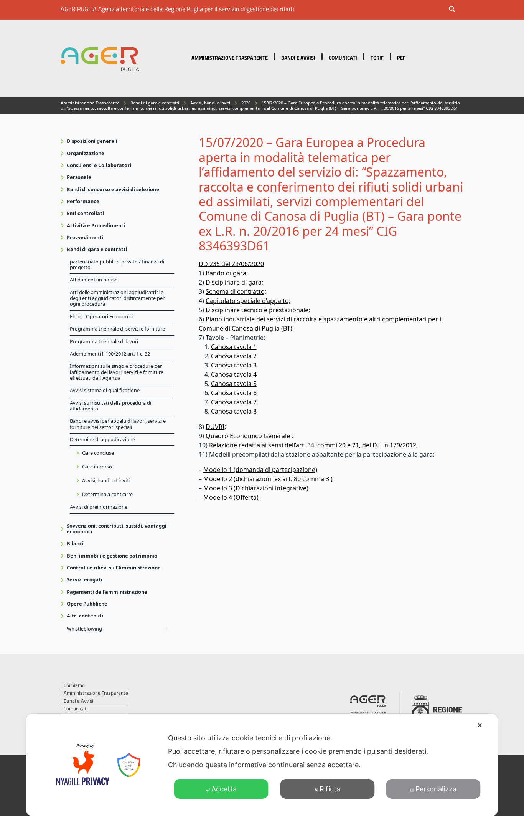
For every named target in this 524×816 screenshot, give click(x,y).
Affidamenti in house (93, 279)
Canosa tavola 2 (234, 356)
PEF (401, 57)
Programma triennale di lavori (104, 341)
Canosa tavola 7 (234, 402)
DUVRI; (216, 426)
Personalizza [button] (435, 789)
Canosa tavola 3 (234, 365)
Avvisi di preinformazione (98, 506)
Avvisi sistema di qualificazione (105, 390)
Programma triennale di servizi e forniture (117, 328)
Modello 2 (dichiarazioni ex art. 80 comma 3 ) (268, 479)
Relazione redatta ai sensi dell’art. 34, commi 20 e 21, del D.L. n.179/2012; (313, 445)
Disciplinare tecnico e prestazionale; (258, 310)
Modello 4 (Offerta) (231, 497)
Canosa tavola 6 (234, 393)
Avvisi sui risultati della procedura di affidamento (110, 405)
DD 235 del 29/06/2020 (231, 264)
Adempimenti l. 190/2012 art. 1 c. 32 (110, 353)
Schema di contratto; (236, 291)
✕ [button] (480, 725)
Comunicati (343, 57)
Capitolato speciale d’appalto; (248, 300)
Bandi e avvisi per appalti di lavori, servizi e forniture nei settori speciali (118, 423)
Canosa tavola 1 (234, 347)
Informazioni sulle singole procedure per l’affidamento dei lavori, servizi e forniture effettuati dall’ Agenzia (116, 371)
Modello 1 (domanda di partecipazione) (260, 469)
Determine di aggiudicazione (102, 439)
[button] (456, 9)
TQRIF (377, 57)
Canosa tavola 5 (234, 383)
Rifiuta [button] (330, 789)
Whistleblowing (84, 628)
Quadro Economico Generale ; (249, 436)
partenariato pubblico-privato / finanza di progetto (117, 264)
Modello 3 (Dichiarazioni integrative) (256, 488)
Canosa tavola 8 (234, 411)
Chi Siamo (74, 685)
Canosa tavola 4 (234, 374)
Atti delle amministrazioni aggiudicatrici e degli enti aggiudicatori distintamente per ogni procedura (117, 298)
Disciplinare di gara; (234, 282)
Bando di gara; (227, 273)
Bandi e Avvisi (298, 57)
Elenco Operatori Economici (101, 316)
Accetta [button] (224, 789)
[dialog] (262, 765)
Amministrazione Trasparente (229, 57)
